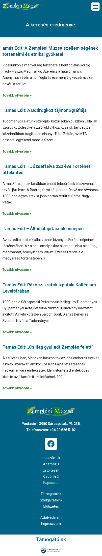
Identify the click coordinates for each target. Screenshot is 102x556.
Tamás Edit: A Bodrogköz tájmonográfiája (44, 110)
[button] (95, 6)
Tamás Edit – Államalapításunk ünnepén (43, 228)
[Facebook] (51, 444)
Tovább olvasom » (17, 95)
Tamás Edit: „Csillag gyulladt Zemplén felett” (47, 347)
